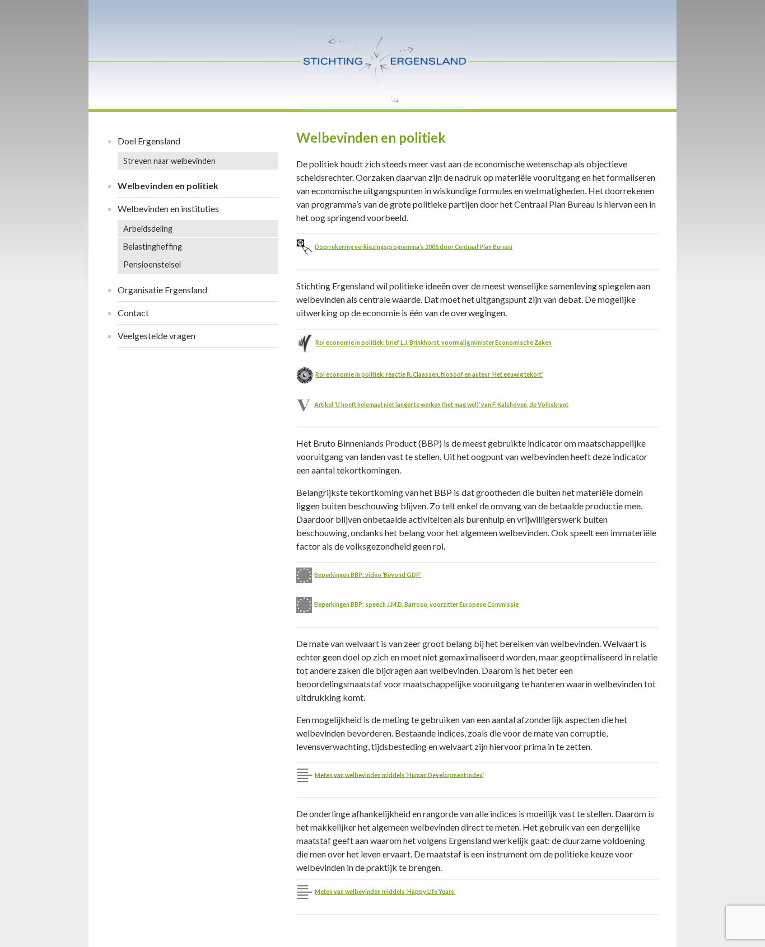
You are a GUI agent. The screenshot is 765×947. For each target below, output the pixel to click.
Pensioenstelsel (152, 264)
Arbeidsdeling (147, 228)
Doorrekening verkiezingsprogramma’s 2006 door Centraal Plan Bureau (413, 246)
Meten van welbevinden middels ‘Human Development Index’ (399, 774)
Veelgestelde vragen (156, 335)
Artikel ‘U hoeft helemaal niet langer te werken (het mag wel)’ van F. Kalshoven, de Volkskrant (441, 403)
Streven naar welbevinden (169, 161)
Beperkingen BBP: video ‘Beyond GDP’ (367, 574)
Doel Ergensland (149, 140)
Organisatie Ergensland (162, 289)
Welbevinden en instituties (168, 208)
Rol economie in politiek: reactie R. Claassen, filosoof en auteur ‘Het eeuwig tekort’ (429, 374)
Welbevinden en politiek (168, 185)
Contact (133, 312)
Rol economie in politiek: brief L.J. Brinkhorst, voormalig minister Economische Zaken (433, 342)
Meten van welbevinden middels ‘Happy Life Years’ (385, 891)
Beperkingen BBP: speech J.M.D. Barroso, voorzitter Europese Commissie (416, 603)
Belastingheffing (152, 246)
